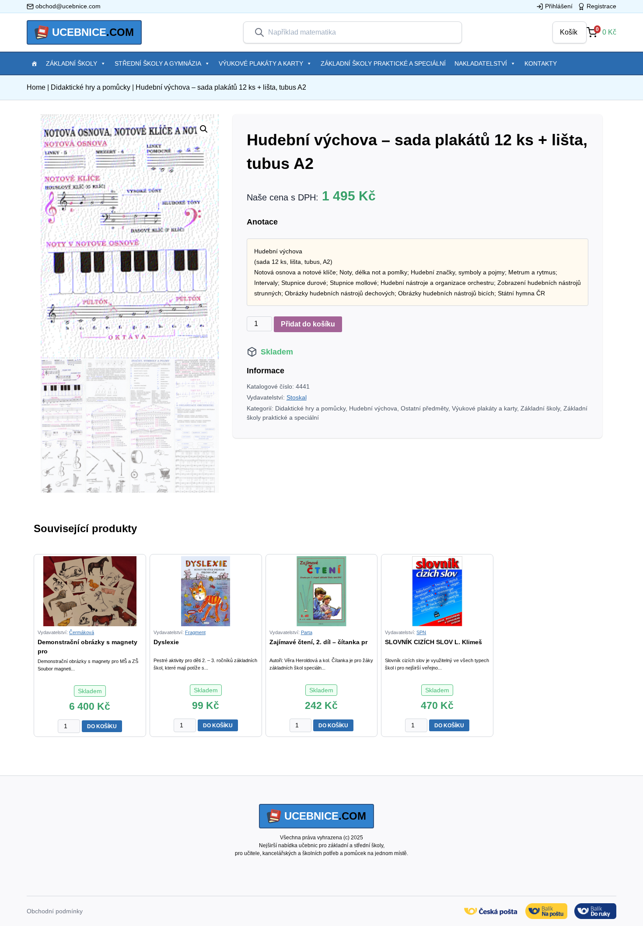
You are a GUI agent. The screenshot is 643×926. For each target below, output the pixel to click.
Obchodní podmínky (55, 911)
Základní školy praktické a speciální (383, 63)
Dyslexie (166, 641)
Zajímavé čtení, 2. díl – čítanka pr (318, 641)
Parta (306, 632)
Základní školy (71, 63)
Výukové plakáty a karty (261, 63)
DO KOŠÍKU (102, 726)
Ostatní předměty (424, 408)
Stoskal (297, 397)
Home (36, 87)
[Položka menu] (34, 63)
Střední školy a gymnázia (158, 63)
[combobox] (359, 32)
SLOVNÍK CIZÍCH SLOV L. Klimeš (433, 641)
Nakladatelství (480, 63)
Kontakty (540, 63)
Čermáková (81, 632)
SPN (421, 632)
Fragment (195, 632)
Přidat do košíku (308, 324)
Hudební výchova (373, 408)
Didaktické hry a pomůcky (90, 87)
